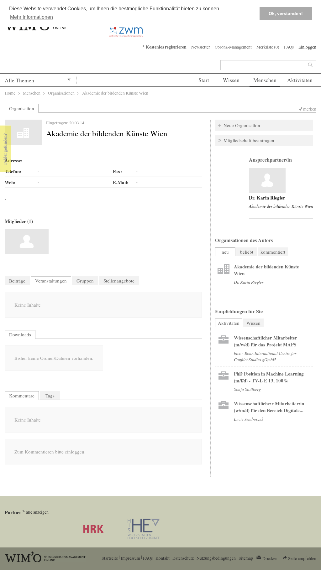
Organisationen (61, 93)
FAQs (289, 47)
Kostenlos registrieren (166, 47)
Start (203, 80)
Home (10, 93)
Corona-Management (233, 47)
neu (225, 252)
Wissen (231, 80)
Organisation (21, 108)
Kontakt (162, 558)
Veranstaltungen (51, 280)
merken (309, 109)
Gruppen (85, 280)
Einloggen (307, 47)
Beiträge (17, 280)
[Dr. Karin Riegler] (27, 241)
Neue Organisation (242, 125)
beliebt (246, 252)
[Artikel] (267, 180)
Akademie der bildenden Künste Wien (281, 206)
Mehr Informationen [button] (31, 17)
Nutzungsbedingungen (216, 558)
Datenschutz (183, 558)
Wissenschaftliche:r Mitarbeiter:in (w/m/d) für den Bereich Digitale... (269, 407)
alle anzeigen (37, 512)
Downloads (20, 334)
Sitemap (246, 558)
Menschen (264, 80)
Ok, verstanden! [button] (286, 13)
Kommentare (21, 395)
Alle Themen (19, 80)
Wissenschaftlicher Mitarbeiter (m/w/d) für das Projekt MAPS (265, 341)
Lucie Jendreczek (248, 419)
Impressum (130, 558)
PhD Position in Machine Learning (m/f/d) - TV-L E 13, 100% (269, 377)
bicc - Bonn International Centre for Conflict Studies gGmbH (265, 356)
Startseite (110, 558)
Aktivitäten (300, 80)
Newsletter (200, 47)
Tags (50, 395)
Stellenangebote (118, 280)
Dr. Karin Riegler (267, 197)
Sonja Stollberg (247, 389)
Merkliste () (267, 47)
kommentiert (272, 252)
